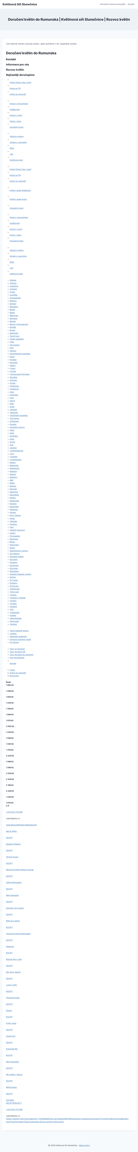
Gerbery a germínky (18, 142)
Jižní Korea (14, 418)
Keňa (12, 433)
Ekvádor (13, 360)
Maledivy (13, 477)
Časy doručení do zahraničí (21, 655)
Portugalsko (15, 536)
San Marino (15, 554)
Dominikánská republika (20, 354)
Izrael (12, 407)
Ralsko (73, 1119)
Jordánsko (14, 421)
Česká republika (17, 339)
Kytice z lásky (15, 121)
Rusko (12, 548)
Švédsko (13, 583)
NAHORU (10, 1100)
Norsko (13, 512)
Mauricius (14, 492)
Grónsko (13, 380)
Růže (12, 148)
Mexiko (13, 498)
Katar (12, 430)
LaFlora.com (43, 1122)
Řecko (12, 542)
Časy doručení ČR (17, 652)
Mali (11, 480)
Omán (12, 518)
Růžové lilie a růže (14, 959)
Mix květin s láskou (14, 1074)
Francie (13, 371)
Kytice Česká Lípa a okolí (20, 82)
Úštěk (110, 1119)
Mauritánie (14, 495)
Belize (12, 313)
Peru (12, 527)
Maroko (13, 486)
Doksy (79, 1119)
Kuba (12, 439)
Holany (97, 1119)
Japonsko (14, 413)
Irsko (12, 398)
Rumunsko (14, 545)
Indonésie (14, 395)
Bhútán (13, 321)
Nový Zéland (15, 515)
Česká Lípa (11, 1119)
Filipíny (13, 365)
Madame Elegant (13, 844)
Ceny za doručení (17, 649)
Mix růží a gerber (13, 972)
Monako (13, 504)
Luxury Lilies (11, 985)
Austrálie (13, 295)
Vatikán (13, 615)
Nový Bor (20, 1119)
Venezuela (14, 621)
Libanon (13, 448)
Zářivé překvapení (13, 882)
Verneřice (117, 1119)
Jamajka (13, 410)
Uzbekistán (15, 612)
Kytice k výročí (16, 115)
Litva (12, 454)
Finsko (12, 368)
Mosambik (14, 507)
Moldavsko (14, 501)
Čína (12, 348)
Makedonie (14, 468)
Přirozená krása (13, 998)
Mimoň (68, 1119)
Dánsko (13, 351)
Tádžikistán (15, 589)
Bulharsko (14, 333)
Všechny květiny (17, 136)
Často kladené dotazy (19, 631)
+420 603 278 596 (14, 812)
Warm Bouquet (12, 895)
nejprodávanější (13, 825)
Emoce (9, 1010)
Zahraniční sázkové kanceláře (112, 4)
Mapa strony (84, 1145)
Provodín (104, 1119)
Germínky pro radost (15, 908)
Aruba (12, 292)
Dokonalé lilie (11, 1049)
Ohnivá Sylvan (12, 857)
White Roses (11, 1087)
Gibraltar (13, 377)
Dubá (84, 1119)
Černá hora (14, 336)
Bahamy (13, 301)
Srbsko (13, 577)
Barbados (14, 307)
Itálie (12, 404)
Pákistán (13, 521)
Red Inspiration (12, 1062)
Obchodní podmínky (18, 636)
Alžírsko (13, 283)
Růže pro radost (13, 921)
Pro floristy (14, 642)
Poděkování (15, 109)
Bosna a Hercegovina (19, 324)
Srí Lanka (14, 580)
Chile (12, 342)
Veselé (21, 1122)
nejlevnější (24, 825)
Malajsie (13, 471)
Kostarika (14, 436)
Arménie (13, 289)
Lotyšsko (13, 457)
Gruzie (12, 383)
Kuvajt (12, 442)
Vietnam (13, 624)
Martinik (13, 489)
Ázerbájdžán (15, 298)
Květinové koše (16, 160)
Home (12, 670)
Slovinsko (14, 568)
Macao (13, 462)
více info (52, 1122)
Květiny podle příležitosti (20, 190)
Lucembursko (15, 460)
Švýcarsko (14, 586)
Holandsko (14, 386)
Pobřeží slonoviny (17, 530)
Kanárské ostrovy (17, 427)
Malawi (13, 474)
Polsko (12, 533)
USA (12, 609)
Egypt (12, 357)
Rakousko (14, 539)
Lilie (11, 154)
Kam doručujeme (17, 658)
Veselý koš (10, 1036)
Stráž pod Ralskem (56, 1119)
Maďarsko (14, 465)
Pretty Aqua (11, 1023)
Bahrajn (13, 304)
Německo (14, 510)
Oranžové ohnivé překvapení (18, 934)
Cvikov (26, 1119)
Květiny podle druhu (18, 199)
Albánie (13, 280)
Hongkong (14, 389)
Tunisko (13, 601)
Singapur (13, 562)
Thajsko (13, 595)
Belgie (12, 310)
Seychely (13, 559)
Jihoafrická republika (19, 415)
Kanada (13, 424)
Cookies (13, 634)
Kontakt (131, 4)
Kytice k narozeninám (19, 104)
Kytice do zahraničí (18, 94)
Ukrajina (13, 607)
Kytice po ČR (15, 88)
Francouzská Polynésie (20, 374)
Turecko (13, 604)
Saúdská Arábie (17, 557)
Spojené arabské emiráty (20, 574)
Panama (13, 524)
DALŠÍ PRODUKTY (14, 1103)
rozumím (60, 1122)
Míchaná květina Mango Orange (20, 870)
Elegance (10, 946)
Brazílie (13, 327)
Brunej (12, 330)
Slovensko (14, 565)
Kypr (11, 445)
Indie (12, 392)
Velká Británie (16, 618)
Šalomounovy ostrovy (19, 551)
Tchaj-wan (14, 592)
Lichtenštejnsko (16, 451)
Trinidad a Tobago (18, 598)
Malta (12, 483)
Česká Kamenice (31, 1122)
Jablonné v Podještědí (38, 1119)
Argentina (14, 286)
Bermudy (13, 318)
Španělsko (14, 571)
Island (12, 401)
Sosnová (90, 1119)
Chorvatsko (15, 345)
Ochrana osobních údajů (20, 639)
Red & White (11, 831)
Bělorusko (14, 315)
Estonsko (14, 363)
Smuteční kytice (16, 127)
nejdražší (33, 825)
